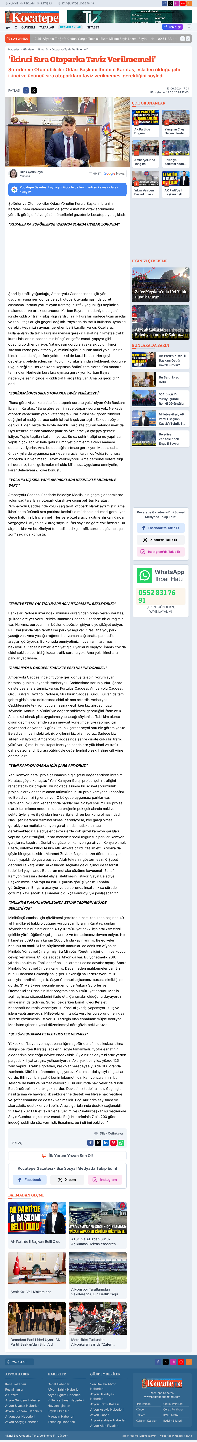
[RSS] (189, 3)
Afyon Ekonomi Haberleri (23, 1411)
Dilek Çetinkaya (31, 174)
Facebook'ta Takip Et (163, 528)
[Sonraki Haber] (188, 38)
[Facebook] (164, 3)
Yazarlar (46, 27)
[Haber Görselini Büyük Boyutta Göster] (67, 132)
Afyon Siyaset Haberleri (22, 1406)
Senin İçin (175, 26)
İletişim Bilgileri (172, 1420)
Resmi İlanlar (14, 1389)
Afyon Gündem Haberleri (23, 1400)
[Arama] (189, 26)
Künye (13, 3)
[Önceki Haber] (182, 38)
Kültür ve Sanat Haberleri (66, 1400)
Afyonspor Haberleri (20, 1416)
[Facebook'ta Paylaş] (26, 90)
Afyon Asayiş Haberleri (21, 1422)
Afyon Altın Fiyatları (104, 1426)
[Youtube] (183, 3)
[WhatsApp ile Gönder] (121, 1143)
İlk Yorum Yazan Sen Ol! (71, 1155)
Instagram (108, 1180)
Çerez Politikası (173, 1409)
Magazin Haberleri (61, 1416)
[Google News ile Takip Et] (114, 173)
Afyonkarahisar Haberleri (108, 1420)
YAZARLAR (19, 1361)
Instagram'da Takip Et (164, 552)
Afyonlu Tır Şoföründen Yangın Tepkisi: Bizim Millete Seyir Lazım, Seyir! (90, 39)
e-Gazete (11, 1395)
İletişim (46, 3)
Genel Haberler (58, 1384)
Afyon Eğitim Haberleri (64, 1395)
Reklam (29, 3)
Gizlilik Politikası (173, 1403)
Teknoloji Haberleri (61, 1422)
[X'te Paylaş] (34, 90)
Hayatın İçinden (59, 1406)
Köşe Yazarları (15, 1384)
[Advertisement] (67, 260)
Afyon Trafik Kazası (104, 1404)
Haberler (13, 49)
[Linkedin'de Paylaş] (106, 1143)
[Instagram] (176, 3)
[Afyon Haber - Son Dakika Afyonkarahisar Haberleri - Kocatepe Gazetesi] (162, 1383)
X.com (70, 1180)
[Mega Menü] (8, 27)
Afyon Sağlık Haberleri (64, 1389)
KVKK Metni (170, 1415)
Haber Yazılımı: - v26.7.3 (157, 1435)
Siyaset (93, 27)
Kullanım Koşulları (146, 1420)
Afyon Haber (99, 1415)
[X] (170, 3)
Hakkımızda (143, 1403)
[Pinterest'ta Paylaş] (113, 1143)
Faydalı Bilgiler (58, 1411)
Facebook (33, 1180)
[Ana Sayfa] (16, 27)
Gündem (28, 27)
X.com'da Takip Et (163, 540)
